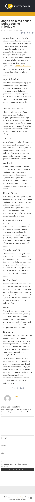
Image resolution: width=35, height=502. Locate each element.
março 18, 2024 (7, 30)
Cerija (16, 397)
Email (4, 445)
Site (2, 453)
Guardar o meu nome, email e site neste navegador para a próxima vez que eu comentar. (16, 464)
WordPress (19, 497)
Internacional (17, 30)
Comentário (5, 415)
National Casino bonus (23, 66)
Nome (4, 438)
